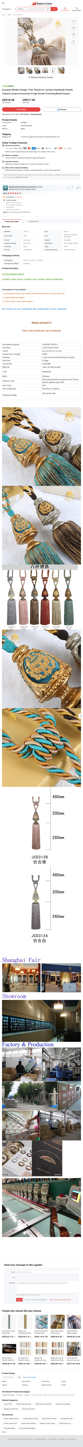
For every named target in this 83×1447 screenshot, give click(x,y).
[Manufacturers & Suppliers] (41, 3)
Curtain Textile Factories (11, 1418)
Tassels (63, 1385)
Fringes (63, 1381)
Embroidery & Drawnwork (44, 1404)
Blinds (4, 1381)
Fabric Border (26, 1381)
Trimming (25, 1385)
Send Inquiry (21, 109)
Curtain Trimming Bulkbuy (27, 1428)
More (4, 1432)
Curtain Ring (45, 1381)
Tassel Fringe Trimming (28, 1423)
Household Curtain (67, 1418)
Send (19, 1300)
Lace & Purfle (8, 1404)
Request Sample (36, 114)
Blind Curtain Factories (49, 1418)
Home (3, 14)
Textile (9, 14)
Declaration (62, 1439)
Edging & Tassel (17, 14)
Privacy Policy (71, 1439)
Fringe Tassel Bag (9, 1428)
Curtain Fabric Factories (30, 1418)
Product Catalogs (30, 1377)
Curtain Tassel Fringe (10, 1423)
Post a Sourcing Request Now (60, 1300)
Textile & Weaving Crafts (23, 1404)
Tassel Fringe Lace (65, 1423)
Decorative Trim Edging (63, 1404)
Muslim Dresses (46, 1385)
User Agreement (52, 1439)
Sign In (5, 212)
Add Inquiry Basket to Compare (42, 77)
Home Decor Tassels (28, 1409)
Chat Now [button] (63, 109)
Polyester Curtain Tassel (47, 1423)
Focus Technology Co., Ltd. (28, 1439)
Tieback (4, 1385)
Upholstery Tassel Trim (11, 1409)
